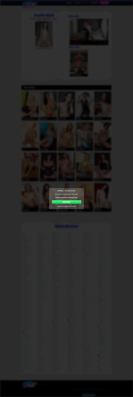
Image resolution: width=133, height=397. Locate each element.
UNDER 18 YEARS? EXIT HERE (66, 206)
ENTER (66, 202)
